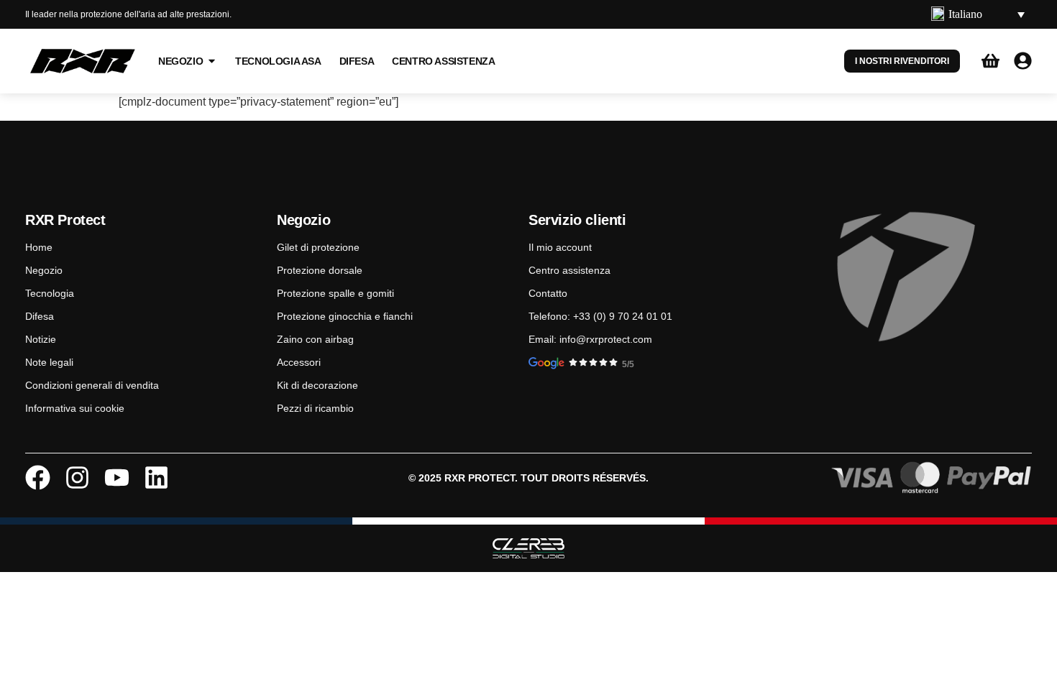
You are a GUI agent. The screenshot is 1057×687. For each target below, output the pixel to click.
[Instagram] (77, 477)
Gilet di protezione (318, 247)
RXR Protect (65, 220)
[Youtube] (116, 477)
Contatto (547, 293)
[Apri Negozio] (211, 60)
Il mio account (560, 247)
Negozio (44, 270)
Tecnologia (49, 293)
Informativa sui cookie (74, 408)
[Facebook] (37, 477)
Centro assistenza (569, 270)
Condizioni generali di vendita (92, 385)
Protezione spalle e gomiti (335, 293)
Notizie (40, 339)
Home (38, 247)
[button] (978, 14)
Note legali (49, 362)
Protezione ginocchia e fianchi (345, 316)
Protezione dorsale (319, 270)
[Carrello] (990, 61)
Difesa (39, 316)
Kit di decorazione (317, 385)
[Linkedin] (156, 477)
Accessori (299, 362)
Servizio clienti (577, 220)
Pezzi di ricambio (315, 408)
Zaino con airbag (315, 339)
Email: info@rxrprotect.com (590, 339)
